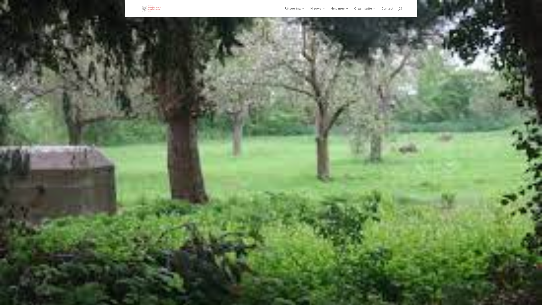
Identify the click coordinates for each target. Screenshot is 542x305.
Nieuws (315, 8)
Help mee (337, 8)
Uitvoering (293, 8)
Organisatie (363, 8)
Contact (388, 8)
